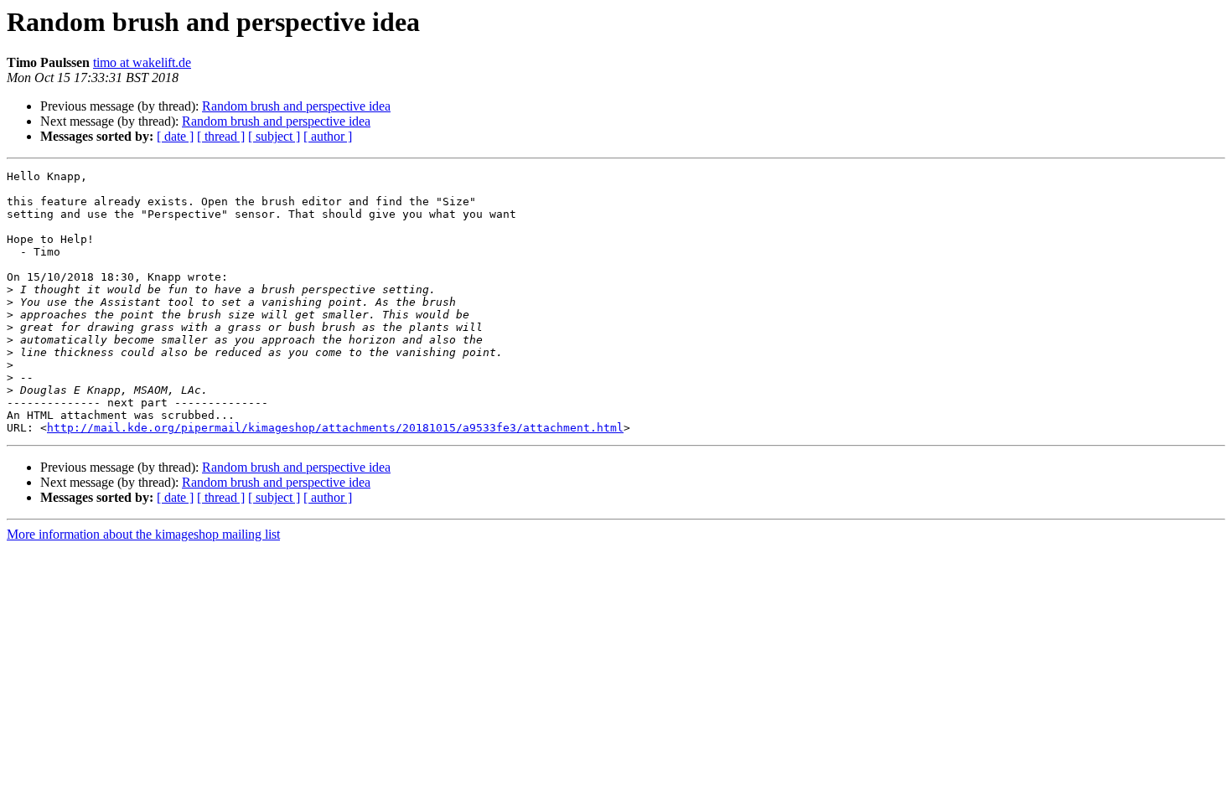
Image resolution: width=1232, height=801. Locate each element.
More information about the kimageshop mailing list (143, 534)
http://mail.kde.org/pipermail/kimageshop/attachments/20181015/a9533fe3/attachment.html (335, 427)
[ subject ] (274, 136)
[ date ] (175, 136)
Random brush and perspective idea (296, 106)
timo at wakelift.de (142, 62)
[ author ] (327, 136)
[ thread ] (221, 136)
